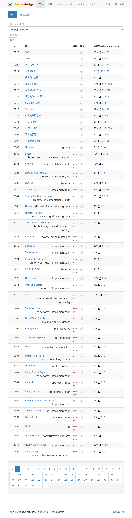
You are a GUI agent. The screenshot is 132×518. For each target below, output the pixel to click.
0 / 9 (102, 365)
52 (118, 480)
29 (79, 474)
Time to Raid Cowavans (37, 222)
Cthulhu (29, 206)
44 (65, 480)
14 (92, 469)
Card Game (31, 278)
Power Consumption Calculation (41, 400)
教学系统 (119, 4)
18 (119, 469)
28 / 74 (105, 109)
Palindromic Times (34, 355)
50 (105, 480)
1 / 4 (104, 435)
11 (72, 469)
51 (112, 480)
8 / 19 (104, 245)
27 (65, 474)
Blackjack (30, 245)
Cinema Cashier (33, 410)
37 (19, 480)
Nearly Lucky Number (36, 444)
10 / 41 (105, 189)
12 (79, 469)
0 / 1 (102, 172)
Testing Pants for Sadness (38, 196)
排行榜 (69, 4)
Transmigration (32, 252)
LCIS (27, 426)
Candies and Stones (35, 172)
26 (59, 474)
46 (79, 480)
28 (72, 474)
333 (27, 52)
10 (66, 469)
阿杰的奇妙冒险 (33, 90)
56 (32, 485)
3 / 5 (104, 372)
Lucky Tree (30, 382)
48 (92, 480)
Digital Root (31, 417)
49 (98, 480)
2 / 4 (104, 278)
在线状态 (24, 14)
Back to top (118, 511)
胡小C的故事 (31, 77)
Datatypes (30, 365)
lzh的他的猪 (31, 128)
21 (26, 474)
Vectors (29, 163)
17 (112, 469)
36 (13, 480)
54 (19, 485)
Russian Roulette (33, 212)
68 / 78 (105, 58)
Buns (27, 294)
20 (19, 474)
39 (32, 480)
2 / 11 (104, 163)
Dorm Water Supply (35, 318)
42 (52, 480)
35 (118, 474)
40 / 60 (105, 52)
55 (26, 485)
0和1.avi (29, 109)
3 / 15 (104, 196)
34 (112, 474)
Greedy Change (33, 435)
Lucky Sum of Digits (35, 372)
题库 (50, 4)
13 (86, 469)
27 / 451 (104, 140)
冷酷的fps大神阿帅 (34, 96)
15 (99, 469)
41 (46, 480)
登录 (108, 4)
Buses (28, 153)
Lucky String (31, 451)
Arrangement (31, 328)
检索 (12, 40)
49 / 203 (105, 115)
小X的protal (31, 121)
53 (13, 485)
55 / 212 (105, 90)
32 (98, 474)
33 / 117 (105, 96)
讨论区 (81, 4)
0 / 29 (103, 121)
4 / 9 (104, 451)
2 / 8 (104, 102)
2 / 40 (103, 147)
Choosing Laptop (33, 284)
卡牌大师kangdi (33, 140)
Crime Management (35, 337)
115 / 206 (106, 128)
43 (59, 480)
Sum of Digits (32, 189)
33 (105, 474)
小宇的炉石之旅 (33, 115)
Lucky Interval (32, 391)
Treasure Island (33, 308)
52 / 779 (104, 64)
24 (46, 474)
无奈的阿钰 (30, 71)
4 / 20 (104, 444)
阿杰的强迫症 (32, 134)
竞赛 (59, 4)
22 (32, 474)
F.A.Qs (93, 4)
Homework (30, 147)
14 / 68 (105, 134)
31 (92, 474)
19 (13, 474)
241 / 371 (106, 77)
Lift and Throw (32, 268)
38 (26, 480)
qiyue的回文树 (32, 102)
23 (39, 474)
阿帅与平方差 (32, 64)
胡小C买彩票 (31, 83)
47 (85, 480)
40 (39, 480)
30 (85, 474)
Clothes (29, 182)
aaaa (27, 58)
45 (72, 480)
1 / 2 (104, 182)
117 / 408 (106, 83)
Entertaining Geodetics (36, 259)
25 (52, 474)
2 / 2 (105, 153)
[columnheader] (10, 46)
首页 (40, 4)
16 (105, 469)
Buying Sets (31, 236)
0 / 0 (102, 206)
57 (39, 485)
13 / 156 (104, 71)
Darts (28, 346)
